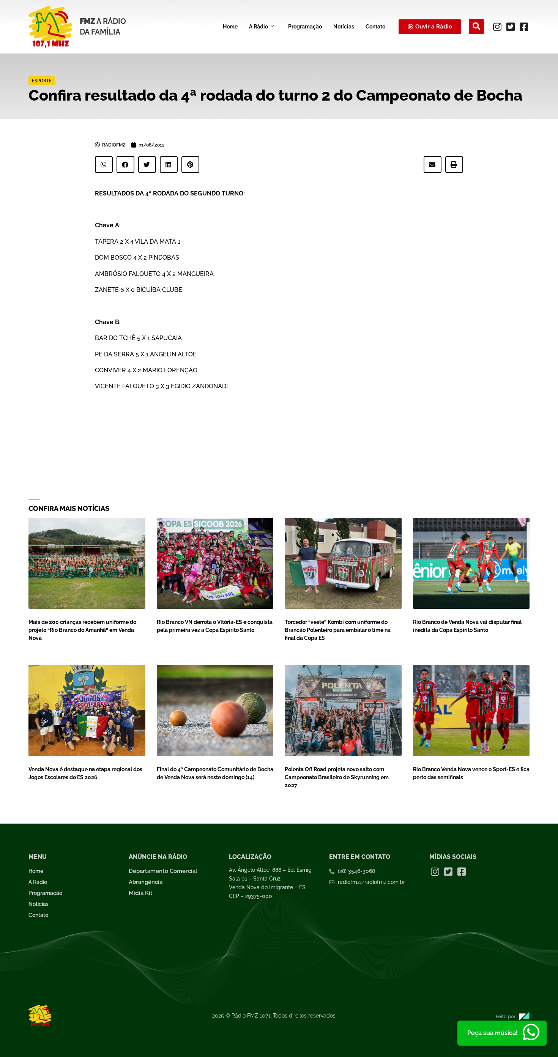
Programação (305, 27)
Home (230, 27)
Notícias (343, 27)
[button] (476, 26)
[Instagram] (497, 26)
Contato (375, 27)
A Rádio (258, 27)
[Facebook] (524, 26)
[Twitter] (510, 26)
